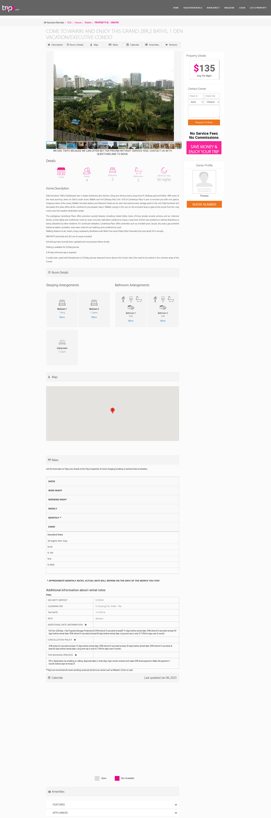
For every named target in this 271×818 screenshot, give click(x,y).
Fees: (49, 594)
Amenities (153, 44)
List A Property (258, 7)
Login (242, 7)
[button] (113, 96)
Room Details (76, 44)
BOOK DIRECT (213, 7)
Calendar (134, 44)
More (62, 317)
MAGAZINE (229, 7)
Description (57, 44)
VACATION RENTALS (192, 7)
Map (95, 44)
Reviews (173, 44)
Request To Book (204, 122)
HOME (176, 7)
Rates (115, 44)
